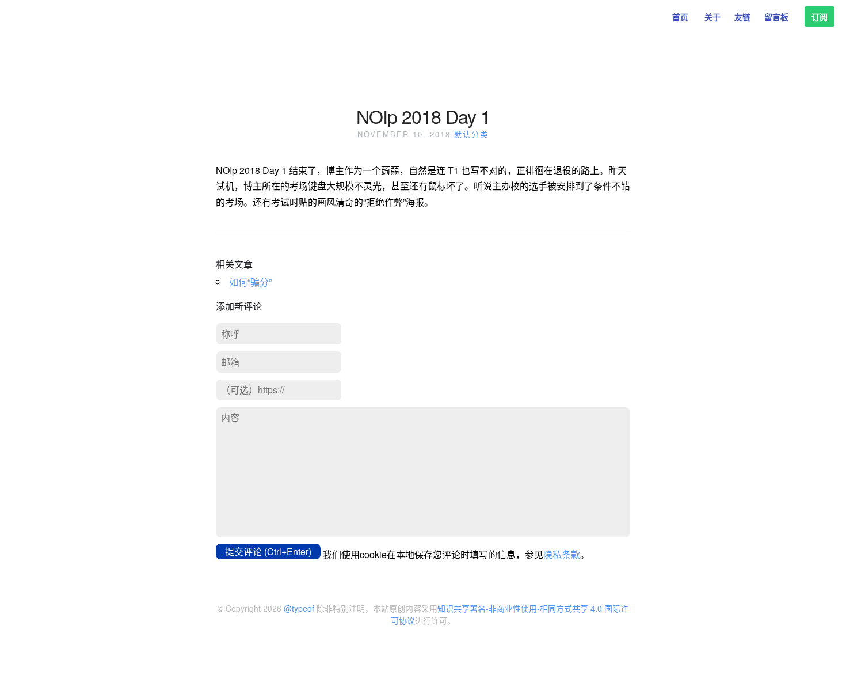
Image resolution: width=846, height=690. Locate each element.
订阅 (819, 16)
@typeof (299, 608)
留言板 (776, 16)
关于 (712, 16)
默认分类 (471, 133)
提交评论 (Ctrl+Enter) (268, 551)
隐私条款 (561, 554)
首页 (680, 16)
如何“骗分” (250, 282)
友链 (742, 16)
